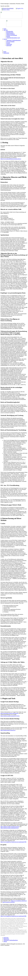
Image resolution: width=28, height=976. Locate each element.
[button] (5, 30)
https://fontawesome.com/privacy (8, 730)
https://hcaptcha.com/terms (9, 902)
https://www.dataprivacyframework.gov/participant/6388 (13, 916)
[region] (14, 960)
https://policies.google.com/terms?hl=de (9, 827)
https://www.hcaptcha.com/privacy (19, 900)
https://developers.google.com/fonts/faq (9, 713)
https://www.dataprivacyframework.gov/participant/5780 (13, 841)
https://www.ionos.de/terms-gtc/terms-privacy (11, 158)
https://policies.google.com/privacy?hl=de (10, 715)
